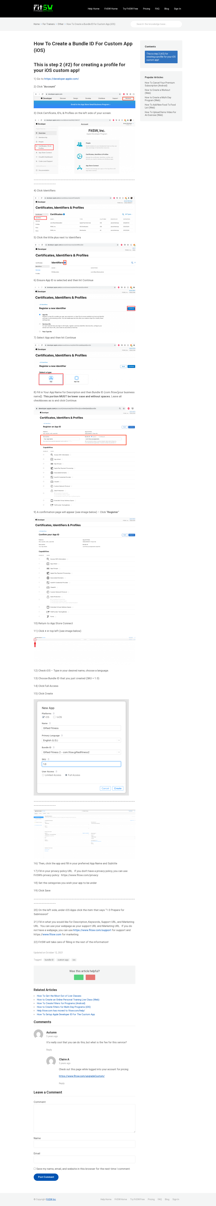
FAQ (157, 8)
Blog (166, 8)
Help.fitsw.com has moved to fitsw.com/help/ (61, 1010)
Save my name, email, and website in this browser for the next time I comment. (83, 1168)
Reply (49, 1050)
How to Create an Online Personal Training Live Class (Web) (68, 999)
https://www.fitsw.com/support (92, 930)
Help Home (93, 8)
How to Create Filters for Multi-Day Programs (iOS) (64, 1007)
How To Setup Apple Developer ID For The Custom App (66, 1014)
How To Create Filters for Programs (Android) (61, 1003)
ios (74, 960)
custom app (63, 960)
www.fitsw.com (52, 934)
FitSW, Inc (51, 1199)
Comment (40, 1101)
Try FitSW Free (130, 8)
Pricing (146, 8)
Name (37, 1138)
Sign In (177, 8)
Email (37, 1153)
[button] (78, 977)
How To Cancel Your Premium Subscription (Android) (160, 84)
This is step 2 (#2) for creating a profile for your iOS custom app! (161, 56)
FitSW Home (111, 8)
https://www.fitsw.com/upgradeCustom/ (82, 1076)
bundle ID (49, 960)
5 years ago (52, 1036)
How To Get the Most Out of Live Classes (59, 995)
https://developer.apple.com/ (61, 78)
